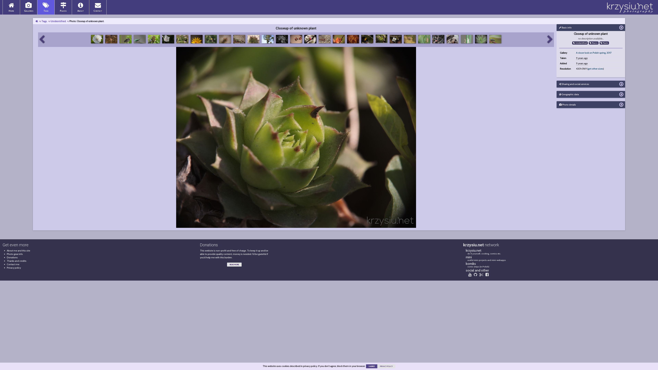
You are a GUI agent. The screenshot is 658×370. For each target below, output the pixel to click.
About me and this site (18, 250)
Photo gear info (15, 254)
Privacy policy (14, 267)
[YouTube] (470, 274)
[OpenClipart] (481, 274)
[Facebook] (487, 274)
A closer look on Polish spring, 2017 (593, 52)
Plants (605, 43)
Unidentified (58, 21)
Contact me (13, 264)
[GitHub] (475, 274)
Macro (594, 43)
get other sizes (595, 68)
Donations (12, 257)
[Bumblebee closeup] (42, 39)
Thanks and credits (16, 260)
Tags (44, 21)
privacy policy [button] (386, 366)
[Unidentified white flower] (550, 39)
